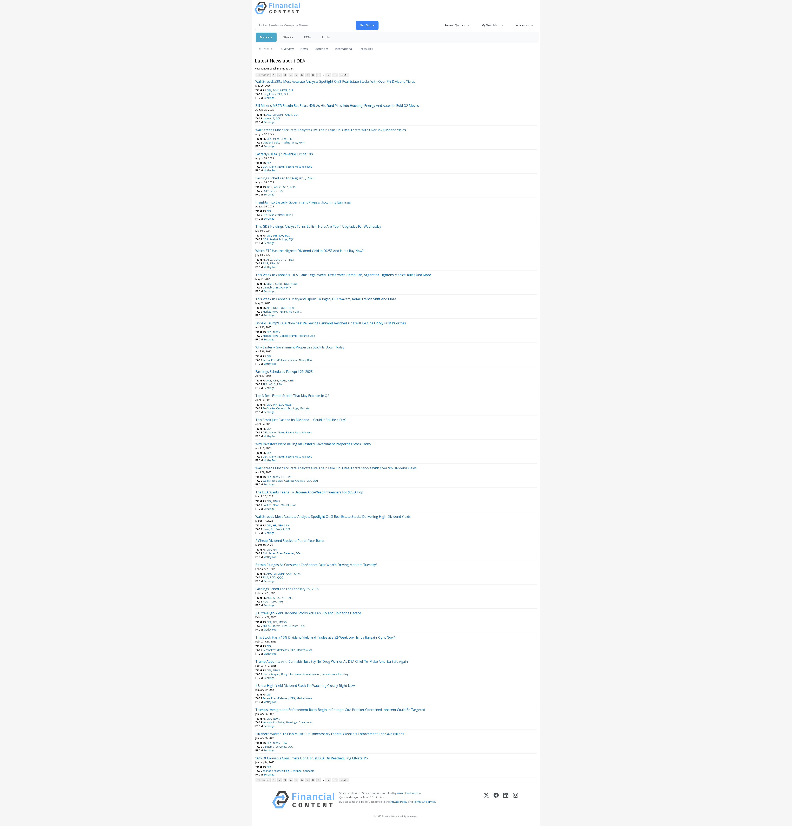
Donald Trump (288, 336)
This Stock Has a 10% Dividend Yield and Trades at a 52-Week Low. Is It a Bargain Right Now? (325, 637)
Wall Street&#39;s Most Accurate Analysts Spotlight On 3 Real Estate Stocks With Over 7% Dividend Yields (335, 81)
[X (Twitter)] (486, 800)
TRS (265, 384)
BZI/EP (289, 215)
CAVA (297, 573)
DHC (274, 601)
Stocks (288, 37)
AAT (268, 380)
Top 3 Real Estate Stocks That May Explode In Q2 (292, 395)
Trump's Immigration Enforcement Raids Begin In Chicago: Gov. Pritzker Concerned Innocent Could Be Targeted (340, 709)
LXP (281, 404)
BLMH (269, 284)
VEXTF (287, 287)
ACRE (293, 187)
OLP (291, 90)
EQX (280, 235)
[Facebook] (496, 800)
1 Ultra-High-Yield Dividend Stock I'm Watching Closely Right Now (305, 685)
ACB (268, 308)
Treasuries (366, 49)
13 (335, 75)
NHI (280, 601)
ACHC (277, 187)
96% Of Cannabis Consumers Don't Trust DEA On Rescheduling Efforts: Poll (312, 758)
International (343, 49)
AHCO (276, 598)
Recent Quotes (454, 25)
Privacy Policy (398, 802)
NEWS (283, 90)
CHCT (284, 259)
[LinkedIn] (506, 800)
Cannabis (268, 287)
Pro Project (277, 529)
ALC (291, 598)
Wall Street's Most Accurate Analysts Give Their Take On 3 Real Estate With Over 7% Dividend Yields (330, 130)
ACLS (285, 187)
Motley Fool (270, 170)
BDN (276, 259)
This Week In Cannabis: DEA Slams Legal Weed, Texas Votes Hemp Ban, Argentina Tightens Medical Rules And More (343, 275)
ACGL (283, 380)
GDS (265, 239)
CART (289, 573)
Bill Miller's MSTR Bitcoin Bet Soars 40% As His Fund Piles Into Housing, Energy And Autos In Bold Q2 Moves (337, 105)
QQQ (280, 577)
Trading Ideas (289, 142)
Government (306, 722)
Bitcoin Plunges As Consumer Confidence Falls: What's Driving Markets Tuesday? (316, 564)
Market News (276, 166)
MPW (276, 139)
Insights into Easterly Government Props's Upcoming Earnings (303, 202)
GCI (278, 118)
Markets (266, 37)
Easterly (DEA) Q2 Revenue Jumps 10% (284, 154)
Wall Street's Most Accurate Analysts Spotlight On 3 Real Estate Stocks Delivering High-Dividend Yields (333, 516)
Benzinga (269, 98)
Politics (267, 505)
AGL (268, 598)
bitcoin (267, 118)
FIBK (279, 384)
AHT (284, 598)
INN (275, 404)
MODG (283, 622)
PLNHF (283, 311)
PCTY (266, 191)
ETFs (307, 37)
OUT (284, 477)
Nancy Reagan (271, 674)
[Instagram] (515, 800)
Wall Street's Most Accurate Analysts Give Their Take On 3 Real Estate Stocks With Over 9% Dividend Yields (336, 468)
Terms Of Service (424, 802)
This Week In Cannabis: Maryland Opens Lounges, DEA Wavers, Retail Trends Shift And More (325, 299)
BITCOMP (278, 114)
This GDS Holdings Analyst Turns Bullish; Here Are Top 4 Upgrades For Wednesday (318, 226)
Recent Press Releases (299, 166)
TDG (281, 191)
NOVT (266, 601)
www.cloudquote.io (409, 793)
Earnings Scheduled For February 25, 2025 (287, 589)
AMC (269, 573)
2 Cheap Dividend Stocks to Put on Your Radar (290, 540)
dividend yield (271, 142)
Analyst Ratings (278, 239)
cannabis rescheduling (335, 674)
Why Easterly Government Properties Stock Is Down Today (299, 347)
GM (275, 549)
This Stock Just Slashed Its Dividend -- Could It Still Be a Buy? (300, 420)
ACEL (269, 187)
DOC (276, 90)
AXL (268, 114)
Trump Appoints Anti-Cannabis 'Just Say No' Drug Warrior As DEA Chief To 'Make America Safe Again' (331, 661)
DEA (268, 90)
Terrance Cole (306, 336)
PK (290, 139)
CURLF (279, 284)
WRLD (272, 384)
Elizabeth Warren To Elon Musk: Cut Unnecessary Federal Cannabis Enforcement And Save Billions (329, 734)
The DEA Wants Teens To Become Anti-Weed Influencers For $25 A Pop (309, 492)
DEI (275, 235)
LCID (273, 577)
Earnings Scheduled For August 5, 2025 (284, 178)
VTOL (274, 191)
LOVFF (283, 308)
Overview (287, 49)
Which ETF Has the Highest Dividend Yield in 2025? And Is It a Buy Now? (309, 250)
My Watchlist (490, 25)
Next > (344, 75)
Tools (326, 37)
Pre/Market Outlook (274, 408)
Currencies (322, 49)
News (304, 49)
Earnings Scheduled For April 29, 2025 (284, 371)
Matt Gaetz (295, 311)
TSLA (265, 577)
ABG (275, 380)
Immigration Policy (273, 722)
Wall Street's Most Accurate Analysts (284, 480)
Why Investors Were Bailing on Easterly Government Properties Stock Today (313, 444)
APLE (269, 259)
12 (327, 75)
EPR (275, 622)
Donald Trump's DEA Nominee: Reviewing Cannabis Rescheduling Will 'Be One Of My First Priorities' (331, 323)
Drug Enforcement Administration (300, 674)
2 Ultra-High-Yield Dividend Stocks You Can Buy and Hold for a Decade (308, 613)
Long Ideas (269, 94)
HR (274, 525)
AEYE (290, 380)
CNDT (288, 114)
